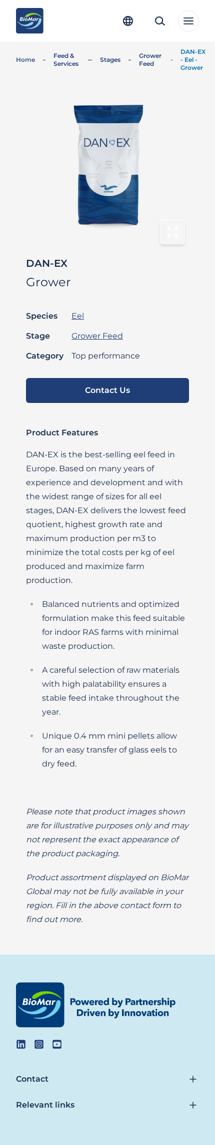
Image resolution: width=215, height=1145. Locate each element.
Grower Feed (150, 59)
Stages (110, 59)
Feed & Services (66, 59)
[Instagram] (39, 1044)
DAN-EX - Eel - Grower (193, 59)
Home (25, 59)
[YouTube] (57, 1044)
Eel (78, 316)
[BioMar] (30, 21)
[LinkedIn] (21, 1044)
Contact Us (107, 390)
